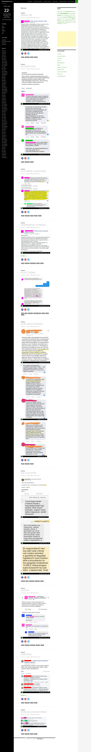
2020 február (4, 83)
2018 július (4, 93)
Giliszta (25, 590)
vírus (23, 314)
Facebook (23, 64)
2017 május (4, 114)
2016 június (4, 130)
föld (67, 15)
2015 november (4, 141)
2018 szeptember (4, 90)
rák (70, 22)
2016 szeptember (4, 126)
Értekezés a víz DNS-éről (62, 67)
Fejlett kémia (28, 273)
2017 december (4, 104)
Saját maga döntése (32, 324)
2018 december (4, 87)
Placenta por (28, 66)
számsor (38, 645)
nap (71, 20)
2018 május (4, 96)
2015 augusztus (4, 145)
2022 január (4, 59)
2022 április (4, 55)
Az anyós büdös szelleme (62, 71)
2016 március (4, 135)
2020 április (4, 80)
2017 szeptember (4, 108)
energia (59, 13)
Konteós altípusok (47, 1)
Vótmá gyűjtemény (62, 1)
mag (63, 20)
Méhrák (58, 65)
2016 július (4, 129)
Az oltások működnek (61, 56)
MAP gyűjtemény (71, 1)
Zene (2, 33)
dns (75, 11)
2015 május (4, 150)
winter (29, 17)
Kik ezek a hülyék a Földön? (6, 41)
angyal (58, 11)
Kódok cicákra (60, 74)
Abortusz (59, 60)
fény (65, 15)
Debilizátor (30, 1)
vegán (36, 57)
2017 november (4, 105)
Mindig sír (26, 15)
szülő (32, 57)
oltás (32, 215)
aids (22, 313)
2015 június (4, 148)
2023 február (4, 52)
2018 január (4, 102)
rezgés (68, 22)
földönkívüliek (70, 15)
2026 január (4, 50)
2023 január (4, 53)
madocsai (61, 20)
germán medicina (37, 313)
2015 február (4, 154)
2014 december (4, 157)
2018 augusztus (4, 92)
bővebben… (24, 255)
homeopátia (33, 263)
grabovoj (33, 645)
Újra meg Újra (4, 44)
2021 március (4, 68)
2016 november (4, 123)
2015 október (4, 142)
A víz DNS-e (59, 58)
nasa (73, 20)
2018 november (4, 89)
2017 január (4, 120)
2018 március (4, 99)
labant (70, 18)
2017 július (4, 111)
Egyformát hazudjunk (33, 171)
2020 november (4, 71)
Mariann (69, 20)
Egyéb (3, 26)
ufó (58, 23)
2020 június (4, 77)
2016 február (4, 136)
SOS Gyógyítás (28, 473)
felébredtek (70, 13)
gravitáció (65, 17)
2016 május (4, 132)
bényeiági (63, 11)
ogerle (60, 22)
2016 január (4, 138)
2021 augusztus (4, 65)
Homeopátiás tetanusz (33, 225)
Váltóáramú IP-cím (60, 69)
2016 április (4, 133)
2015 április (4, 151)
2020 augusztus (4, 74)
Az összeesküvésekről (61, 76)
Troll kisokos (55, 1)
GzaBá (69, 17)
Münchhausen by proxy (34, 712)
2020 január (4, 84)
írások (66, 23)
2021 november (4, 62)
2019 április (4, 86)
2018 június (4, 95)
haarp (72, 17)
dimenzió (72, 11)
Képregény (3, 30)
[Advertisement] (66, 39)
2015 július (4, 147)
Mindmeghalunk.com (7, 1)
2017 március (4, 117)
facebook (27, 57)
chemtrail (67, 11)
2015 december (4, 139)
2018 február (4, 101)
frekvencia (62, 15)
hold (75, 17)
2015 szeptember (4, 144)
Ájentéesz (26, 654)
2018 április (4, 98)
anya (23, 57)
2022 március (4, 56)
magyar (66, 20)
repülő (66, 22)
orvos (36, 215)
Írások (3, 29)
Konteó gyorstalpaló (38, 1)
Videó (3, 32)
